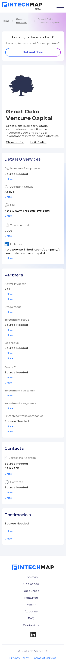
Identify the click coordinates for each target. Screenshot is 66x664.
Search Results (21, 21)
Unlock (9, 179)
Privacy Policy (19, 658)
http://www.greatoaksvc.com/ (27, 210)
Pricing (31, 604)
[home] (22, 4)
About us (31, 611)
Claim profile (15, 142)
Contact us (31, 625)
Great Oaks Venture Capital (48, 21)
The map (31, 577)
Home (6, 21)
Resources (31, 590)
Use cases (31, 584)
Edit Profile (38, 142)
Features (31, 597)
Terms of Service (44, 658)
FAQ (31, 618)
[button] (60, 6)
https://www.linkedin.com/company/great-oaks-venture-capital (32, 251)
